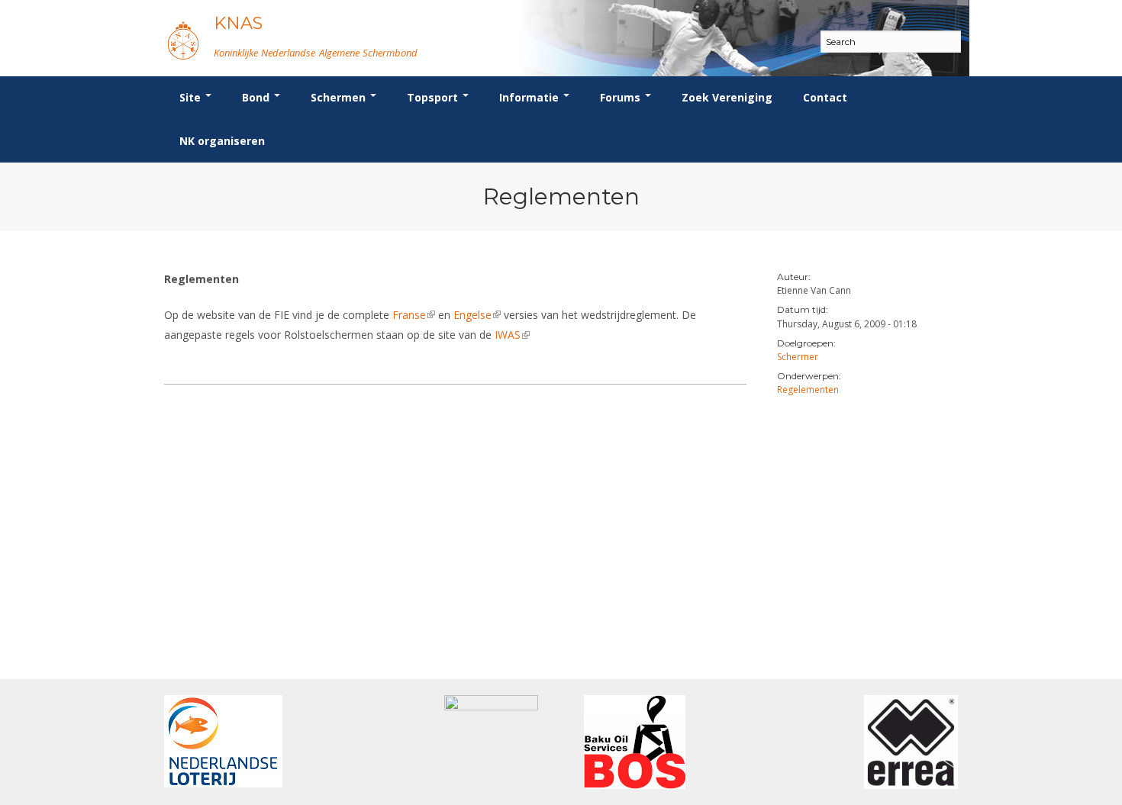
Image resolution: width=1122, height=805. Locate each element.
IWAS (512, 334)
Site (191, 97)
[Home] (183, 40)
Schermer (797, 356)
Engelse (477, 315)
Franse (413, 315)
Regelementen (808, 389)
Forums (621, 97)
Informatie (530, 97)
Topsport (434, 97)
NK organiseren (222, 141)
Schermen (340, 97)
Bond (257, 97)
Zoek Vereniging (727, 97)
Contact (825, 97)
